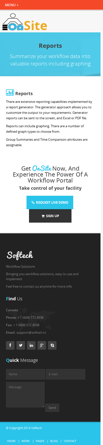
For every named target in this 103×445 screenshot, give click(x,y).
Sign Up (51, 216)
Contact (70, 441)
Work (26, 441)
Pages (40, 441)
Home (11, 441)
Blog (54, 441)
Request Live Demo (51, 202)
